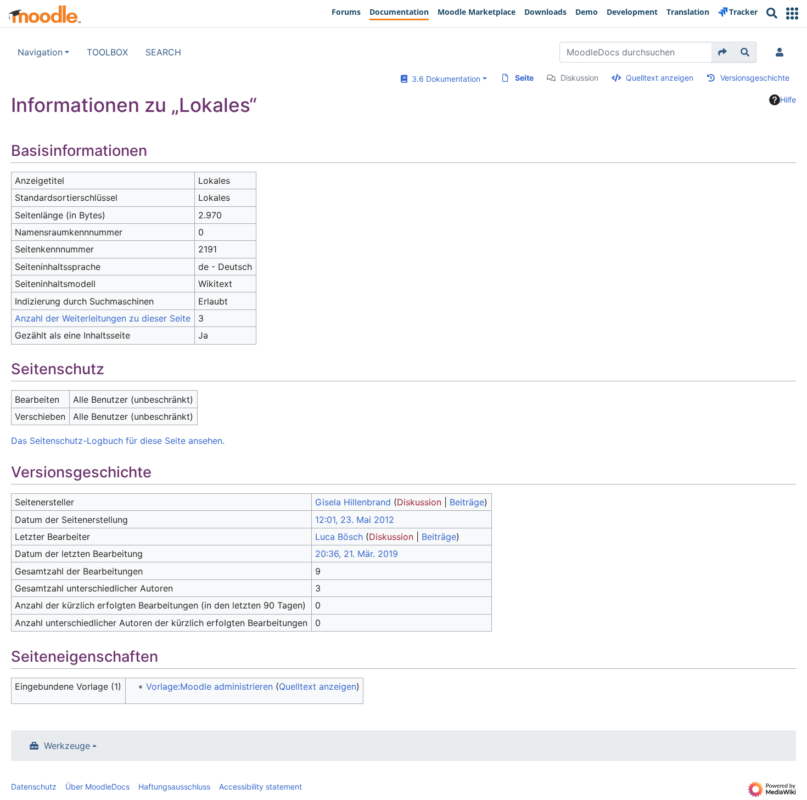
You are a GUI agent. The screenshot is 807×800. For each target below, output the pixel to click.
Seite (524, 77)
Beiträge (467, 502)
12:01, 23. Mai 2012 (354, 519)
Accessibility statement (260, 786)
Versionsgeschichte (754, 77)
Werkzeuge (67, 745)
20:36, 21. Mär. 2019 (356, 553)
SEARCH (163, 52)
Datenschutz (34, 786)
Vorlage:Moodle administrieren (209, 686)
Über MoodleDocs (97, 786)
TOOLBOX (107, 52)
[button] (792, 13)
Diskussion (579, 77)
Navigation (40, 52)
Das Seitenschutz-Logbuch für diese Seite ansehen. (118, 440)
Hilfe (788, 99)
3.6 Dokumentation (443, 78)
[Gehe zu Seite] (722, 52)
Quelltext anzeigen (659, 77)
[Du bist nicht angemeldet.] (781, 52)
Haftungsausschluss (174, 786)
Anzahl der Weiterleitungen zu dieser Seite (102, 318)
